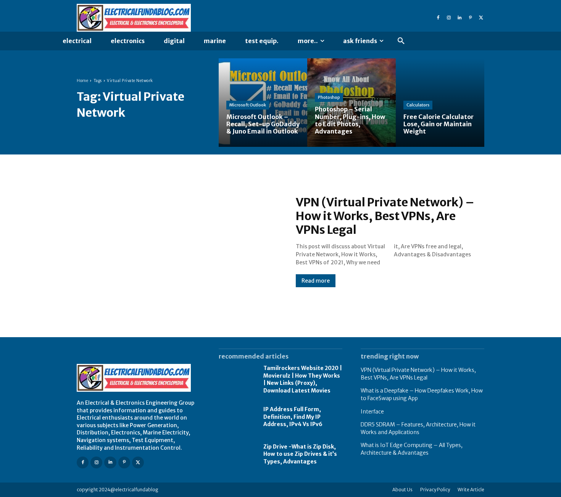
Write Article (471, 489)
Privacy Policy (435, 489)
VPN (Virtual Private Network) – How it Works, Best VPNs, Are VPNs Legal (385, 216)
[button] (401, 41)
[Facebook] (438, 17)
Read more (315, 280)
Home (82, 80)
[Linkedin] (459, 17)
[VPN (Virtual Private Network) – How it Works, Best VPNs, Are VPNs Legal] (178, 241)
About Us (402, 489)
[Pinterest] (470, 17)
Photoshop (329, 97)
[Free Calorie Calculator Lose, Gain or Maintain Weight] (440, 102)
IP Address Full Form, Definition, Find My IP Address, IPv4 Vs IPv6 (292, 417)
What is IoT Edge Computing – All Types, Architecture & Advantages (412, 449)
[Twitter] (480, 17)
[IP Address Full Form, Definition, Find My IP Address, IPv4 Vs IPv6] (237, 417)
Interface (372, 411)
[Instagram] (448, 17)
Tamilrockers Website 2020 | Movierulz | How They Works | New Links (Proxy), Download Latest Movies (302, 379)
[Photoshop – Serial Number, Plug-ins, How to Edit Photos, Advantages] (351, 102)
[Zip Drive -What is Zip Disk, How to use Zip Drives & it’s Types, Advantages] (237, 454)
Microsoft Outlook (247, 105)
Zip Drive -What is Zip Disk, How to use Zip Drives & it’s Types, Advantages (300, 454)
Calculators (417, 105)
